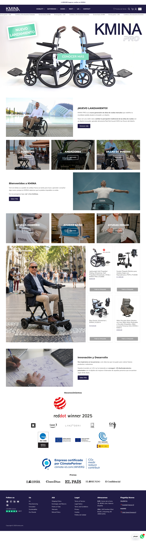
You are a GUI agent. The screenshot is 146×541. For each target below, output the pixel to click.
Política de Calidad (80, 515)
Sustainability (33, 509)
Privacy (77, 509)
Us (78, 9)
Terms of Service (80, 501)
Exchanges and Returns (59, 504)
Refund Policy (56, 512)
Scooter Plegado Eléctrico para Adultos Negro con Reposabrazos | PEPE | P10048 (127, 273)
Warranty (55, 509)
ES (140, 9)
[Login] (136, 9)
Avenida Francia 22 (128, 505)
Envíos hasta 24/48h (18, 15)
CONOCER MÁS (73, 57)
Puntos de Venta (120, 9)
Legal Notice (78, 504)
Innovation (32, 507)
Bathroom (52, 9)
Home (62, 9)
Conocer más (84, 126)
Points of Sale (56, 507)
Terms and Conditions (81, 507)
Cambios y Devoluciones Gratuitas (53, 15)
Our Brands (32, 512)
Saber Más (14, 199)
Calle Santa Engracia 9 (129, 512)
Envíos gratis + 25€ (33, 15)
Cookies (77, 512)
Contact (86, 9)
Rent (71, 9)
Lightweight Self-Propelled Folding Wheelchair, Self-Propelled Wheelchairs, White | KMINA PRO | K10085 (99, 274)
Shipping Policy (56, 501)
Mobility (40, 9)
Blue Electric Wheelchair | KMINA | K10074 (97, 321)
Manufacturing (33, 504)
